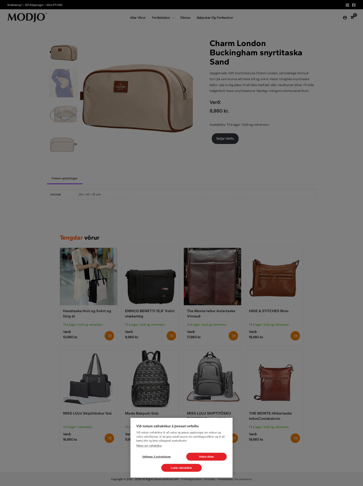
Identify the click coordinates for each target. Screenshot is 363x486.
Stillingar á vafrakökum (156, 456)
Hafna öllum (206, 456)
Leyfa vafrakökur (181, 467)
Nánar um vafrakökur (149, 445)
